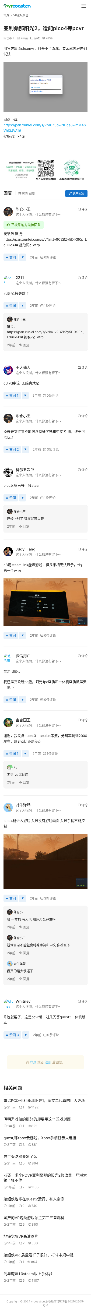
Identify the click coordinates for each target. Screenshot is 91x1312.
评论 (84, 209)
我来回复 (78, 193)
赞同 (12, 257)
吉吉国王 (23, 720)
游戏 (37, 38)
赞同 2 (14, 449)
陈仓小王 (9, 38)
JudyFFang (25, 549)
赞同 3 (14, 1035)
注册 (48, 1062)
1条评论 (50, 305)
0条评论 (50, 257)
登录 (33, 1062)
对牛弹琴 (23, 805)
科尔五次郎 (25, 469)
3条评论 (50, 898)
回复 (26, 345)
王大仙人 (23, 367)
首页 (6, 15)
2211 (20, 277)
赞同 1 (13, 395)
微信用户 (23, 655)
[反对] (22, 257)
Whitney (23, 1001)
